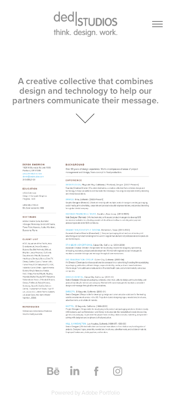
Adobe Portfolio (101, 392)
